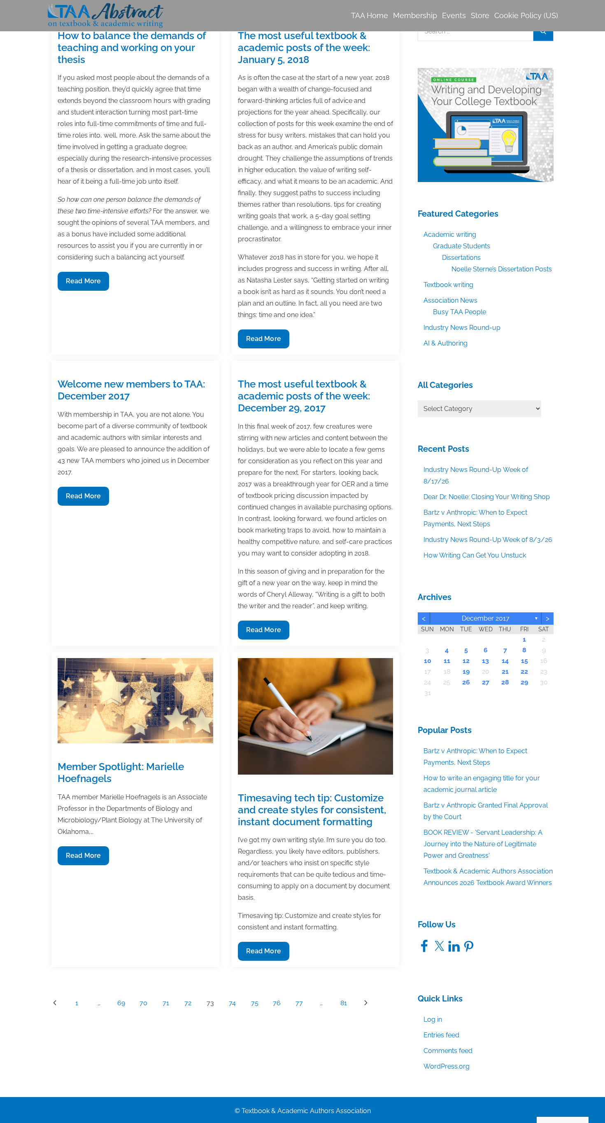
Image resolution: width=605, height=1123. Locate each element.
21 (505, 671)
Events (454, 15)
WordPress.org (447, 1066)
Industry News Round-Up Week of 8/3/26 (488, 540)
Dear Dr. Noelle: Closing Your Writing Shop (487, 497)
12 (466, 661)
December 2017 (486, 618)
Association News (450, 300)
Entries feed (441, 1035)
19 (466, 671)
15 (524, 661)
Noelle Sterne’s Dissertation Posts (501, 269)
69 (121, 1003)
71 (166, 1003)
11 (447, 661)
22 (524, 671)
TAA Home (369, 15)
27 (485, 682)
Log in (433, 1019)
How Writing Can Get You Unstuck (475, 555)
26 (466, 682)
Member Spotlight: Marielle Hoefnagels (121, 772)
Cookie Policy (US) (526, 15)
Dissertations (461, 257)
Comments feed (448, 1051)
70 (143, 1003)
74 (232, 1003)
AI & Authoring (446, 343)
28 (505, 682)
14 (505, 661)
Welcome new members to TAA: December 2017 (131, 390)
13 (485, 661)
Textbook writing (448, 285)
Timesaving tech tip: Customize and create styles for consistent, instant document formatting (312, 810)
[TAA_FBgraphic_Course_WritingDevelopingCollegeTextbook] (486, 124)
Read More (83, 284)
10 (427, 661)
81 (343, 1003)
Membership (415, 15)
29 (524, 682)
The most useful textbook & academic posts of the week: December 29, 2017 (304, 396)
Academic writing (450, 234)
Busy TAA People (459, 312)
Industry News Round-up (462, 328)
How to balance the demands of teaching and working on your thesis (132, 47)
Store (480, 15)
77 (299, 1003)
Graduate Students (461, 246)
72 (187, 1003)
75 (254, 1003)
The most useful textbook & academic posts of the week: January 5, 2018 (304, 47)
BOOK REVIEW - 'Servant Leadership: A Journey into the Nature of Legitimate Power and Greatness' (483, 844)
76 (277, 1003)
